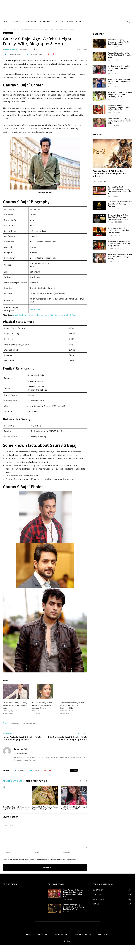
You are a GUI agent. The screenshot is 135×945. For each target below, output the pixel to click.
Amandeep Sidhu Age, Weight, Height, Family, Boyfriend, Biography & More (72, 705)
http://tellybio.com (20, 753)
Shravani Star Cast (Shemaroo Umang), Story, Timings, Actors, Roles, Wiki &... (119, 190)
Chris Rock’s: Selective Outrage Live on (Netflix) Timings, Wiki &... (118, 230)
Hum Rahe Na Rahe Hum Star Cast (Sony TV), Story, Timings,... (120, 204)
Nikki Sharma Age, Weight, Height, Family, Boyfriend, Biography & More (42, 705)
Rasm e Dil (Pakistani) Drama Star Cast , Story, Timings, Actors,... (120, 256)
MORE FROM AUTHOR (36, 781)
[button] (128, 21)
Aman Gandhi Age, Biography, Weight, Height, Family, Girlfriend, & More (120, 94)
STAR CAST (17, 22)
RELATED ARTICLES (12, 781)
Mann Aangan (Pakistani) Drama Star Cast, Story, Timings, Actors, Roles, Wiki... (73, 893)
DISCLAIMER (104, 935)
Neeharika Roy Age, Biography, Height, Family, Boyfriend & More (118, 108)
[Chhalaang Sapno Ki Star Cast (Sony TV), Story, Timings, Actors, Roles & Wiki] (99, 218)
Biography (15, 723)
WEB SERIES (45, 22)
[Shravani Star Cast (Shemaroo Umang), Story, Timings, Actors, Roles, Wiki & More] (99, 190)
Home (5, 22)
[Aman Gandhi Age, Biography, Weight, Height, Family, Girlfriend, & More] (99, 96)
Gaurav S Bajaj (29, 723)
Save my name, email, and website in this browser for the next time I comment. (40, 859)
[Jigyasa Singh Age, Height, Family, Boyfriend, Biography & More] (45, 795)
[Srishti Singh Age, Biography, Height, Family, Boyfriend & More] (99, 83)
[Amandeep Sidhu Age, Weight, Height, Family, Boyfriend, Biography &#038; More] (73, 691)
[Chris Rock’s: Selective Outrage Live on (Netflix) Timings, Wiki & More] (99, 231)
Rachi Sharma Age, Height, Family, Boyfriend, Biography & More (119, 121)
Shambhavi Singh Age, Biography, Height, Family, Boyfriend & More (15, 808)
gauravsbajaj (35, 309)
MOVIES (110, 904)
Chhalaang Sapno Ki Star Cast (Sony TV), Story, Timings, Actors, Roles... (118, 217)
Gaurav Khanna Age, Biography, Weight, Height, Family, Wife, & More (15, 705)
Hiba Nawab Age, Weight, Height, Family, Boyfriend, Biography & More (67, 738)
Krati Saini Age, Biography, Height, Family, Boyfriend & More (74, 808)
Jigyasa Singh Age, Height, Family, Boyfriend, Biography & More (45, 808)
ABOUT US (58, 22)
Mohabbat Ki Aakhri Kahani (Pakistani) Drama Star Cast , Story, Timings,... (120, 243)
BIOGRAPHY (31, 22)
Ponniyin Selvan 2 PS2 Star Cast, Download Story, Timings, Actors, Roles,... (109, 173)
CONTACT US (61, 935)
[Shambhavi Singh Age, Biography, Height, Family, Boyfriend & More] (16, 795)
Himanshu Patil (11, 49)
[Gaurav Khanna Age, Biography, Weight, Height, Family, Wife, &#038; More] (16, 691)
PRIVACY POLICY (74, 22)
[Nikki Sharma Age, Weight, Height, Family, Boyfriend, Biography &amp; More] (45, 691)
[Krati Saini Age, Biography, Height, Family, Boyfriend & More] (74, 795)
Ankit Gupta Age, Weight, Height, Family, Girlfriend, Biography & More (44, 315)
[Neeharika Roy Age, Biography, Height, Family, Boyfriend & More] (99, 109)
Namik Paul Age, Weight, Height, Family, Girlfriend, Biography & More (22, 738)
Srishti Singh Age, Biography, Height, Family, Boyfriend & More (120, 81)
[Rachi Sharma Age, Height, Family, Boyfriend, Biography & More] (99, 122)
